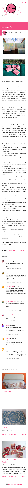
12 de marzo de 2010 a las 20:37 (13, 334)
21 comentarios (13, 476)
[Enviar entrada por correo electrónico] (14, 250)
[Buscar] (22, 2)
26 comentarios (13, 402)
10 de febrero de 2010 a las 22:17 (13, 297)
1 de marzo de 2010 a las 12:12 (13, 320)
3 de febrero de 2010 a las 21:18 (13, 268)
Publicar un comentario (7, 361)
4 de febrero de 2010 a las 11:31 (13, 282)
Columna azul (5, 427)
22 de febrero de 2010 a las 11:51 (13, 310)
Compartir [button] (22, 250)
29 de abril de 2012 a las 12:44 (13, 358)
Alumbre (9, 250)
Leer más (24, 402)
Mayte (7, 272)
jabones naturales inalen (11, 301)
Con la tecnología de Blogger (15, 484)
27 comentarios (13, 434)
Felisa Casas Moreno (10, 314)
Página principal (5, 17)
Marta (7, 261)
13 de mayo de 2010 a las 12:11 (13, 344)
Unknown (8, 338)
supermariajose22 (10, 349)
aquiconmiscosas (10, 286)
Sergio (7, 325)
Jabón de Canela (6, 391)
